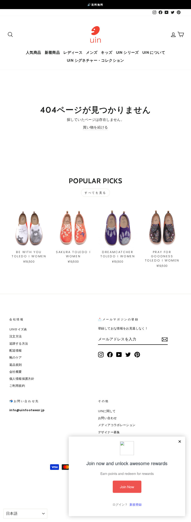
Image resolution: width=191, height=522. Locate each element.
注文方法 (15, 336)
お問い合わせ (107, 418)
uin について (153, 52)
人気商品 (33, 52)
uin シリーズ (127, 52)
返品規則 (15, 365)
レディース (72, 52)
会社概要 (15, 372)
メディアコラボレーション (117, 425)
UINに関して (107, 411)
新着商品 (52, 52)
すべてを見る (95, 193)
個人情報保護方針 (21, 379)
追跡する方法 (18, 344)
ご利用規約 (17, 386)
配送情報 (15, 351)
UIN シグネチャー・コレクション (95, 60)
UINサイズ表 (18, 329)
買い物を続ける (95, 127)
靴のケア (15, 357)
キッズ (106, 52)
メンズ (91, 52)
